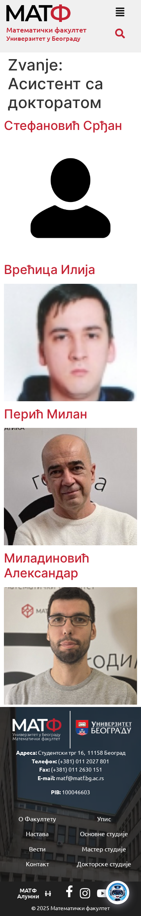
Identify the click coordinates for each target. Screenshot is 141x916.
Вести (37, 849)
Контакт (37, 863)
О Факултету (37, 818)
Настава (37, 833)
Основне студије (104, 833)
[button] (120, 12)
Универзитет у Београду (43, 38)
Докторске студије (104, 863)
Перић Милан (45, 414)
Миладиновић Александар (46, 565)
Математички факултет (46, 29)
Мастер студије (104, 849)
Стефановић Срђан (63, 125)
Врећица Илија (49, 269)
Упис (104, 818)
